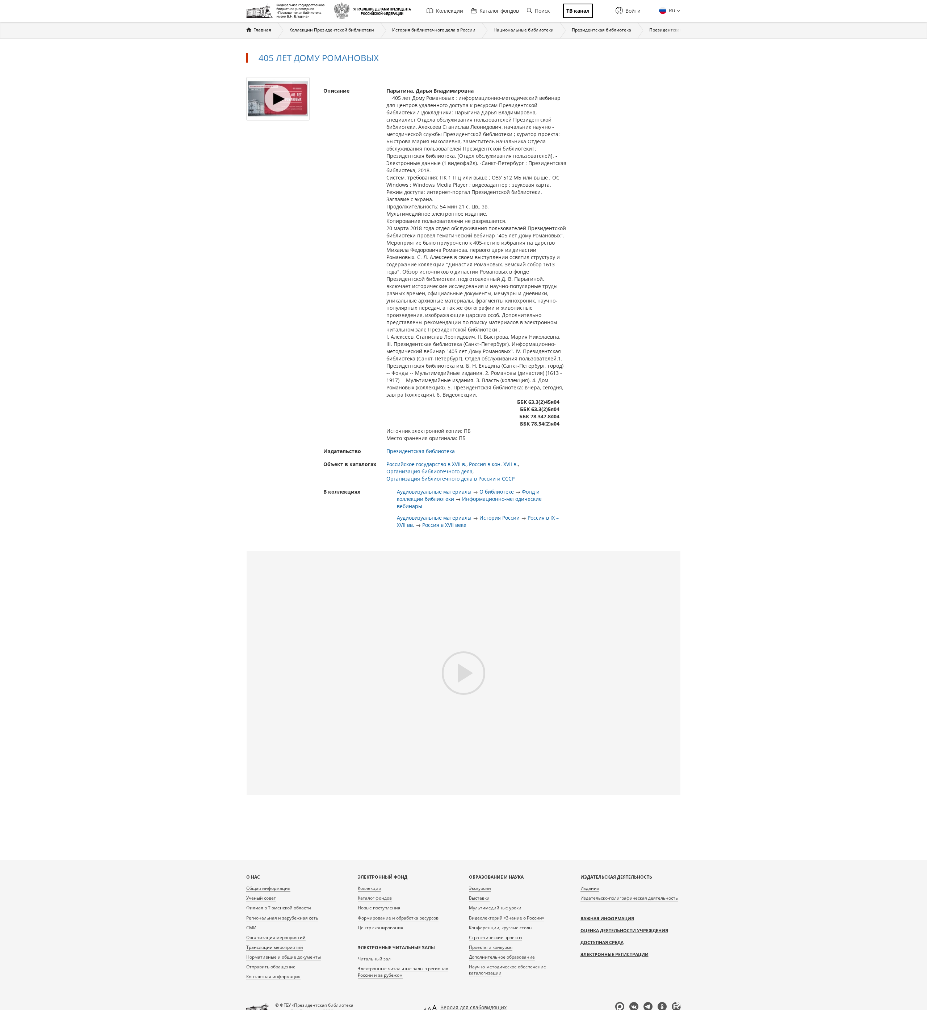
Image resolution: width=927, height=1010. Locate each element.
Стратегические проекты (495, 937)
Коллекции (449, 10)
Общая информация (268, 888)
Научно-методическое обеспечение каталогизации (507, 970)
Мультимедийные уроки (495, 908)
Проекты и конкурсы (490, 947)
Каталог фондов (499, 10)
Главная (262, 30)
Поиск (542, 10)
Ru (671, 10)
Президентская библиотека (601, 30)
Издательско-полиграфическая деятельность (629, 898)
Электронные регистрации (614, 954)
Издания (589, 888)
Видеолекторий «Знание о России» (506, 918)
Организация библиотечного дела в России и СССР (450, 478)
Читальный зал (374, 959)
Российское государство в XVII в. (426, 464)
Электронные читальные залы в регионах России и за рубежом (403, 971)
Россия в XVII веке (444, 524)
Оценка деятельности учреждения (624, 930)
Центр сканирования (380, 928)
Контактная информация (273, 976)
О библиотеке (496, 491)
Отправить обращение (270, 967)
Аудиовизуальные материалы (434, 491)
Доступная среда (602, 942)
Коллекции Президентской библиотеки (331, 30)
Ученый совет (261, 898)
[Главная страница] (287, 11)
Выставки (479, 898)
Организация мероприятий (276, 937)
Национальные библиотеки (524, 30)
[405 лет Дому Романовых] (278, 98)
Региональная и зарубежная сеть (282, 918)
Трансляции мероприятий (274, 947)
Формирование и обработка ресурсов (398, 918)
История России (499, 517)
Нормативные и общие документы (283, 957)
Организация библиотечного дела (429, 471)
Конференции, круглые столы (500, 928)
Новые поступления (379, 908)
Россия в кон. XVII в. (493, 464)
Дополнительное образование (502, 957)
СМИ (251, 928)
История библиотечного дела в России (433, 30)
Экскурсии (480, 888)
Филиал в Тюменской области (278, 908)
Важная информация (607, 919)
